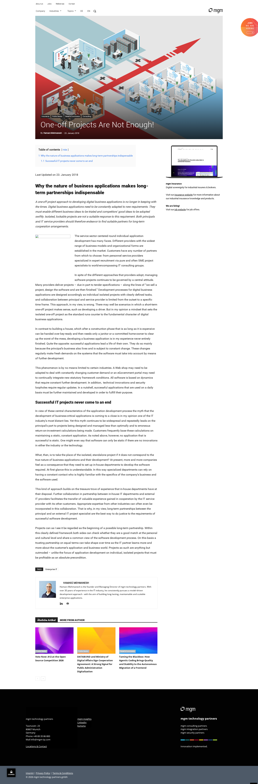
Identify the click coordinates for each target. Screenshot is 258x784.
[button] (94, 11)
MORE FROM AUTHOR (72, 620)
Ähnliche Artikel (46, 620)
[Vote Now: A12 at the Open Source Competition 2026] (54, 640)
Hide (65, 149)
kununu (81, 725)
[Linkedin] (62, 604)
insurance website (183, 194)
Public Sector (57, 116)
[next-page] (43, 678)
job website (180, 209)
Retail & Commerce (72, 116)
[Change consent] (11, 773)
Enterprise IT (51, 569)
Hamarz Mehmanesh (53, 133)
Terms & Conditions (62, 773)
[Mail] (69, 604)
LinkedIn (82, 722)
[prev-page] (37, 678)
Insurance (45, 116)
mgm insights (84, 719)
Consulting (87, 116)
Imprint (30, 773)
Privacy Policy (43, 773)
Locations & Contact (36, 746)
